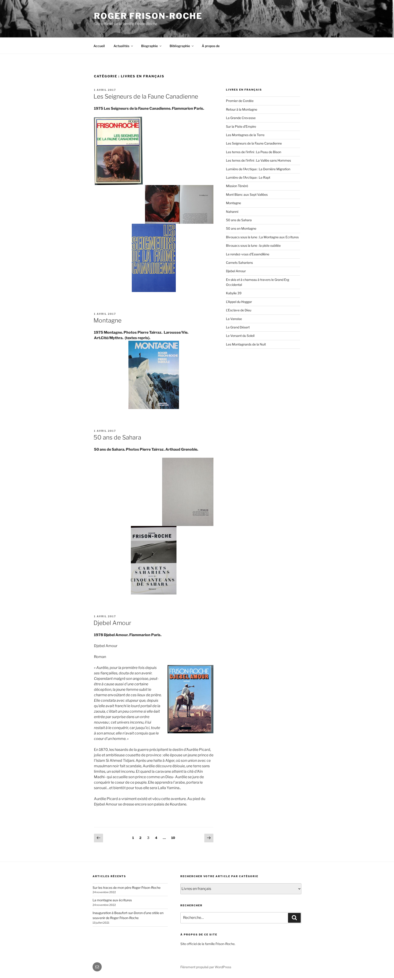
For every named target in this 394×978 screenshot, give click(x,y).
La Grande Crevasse (241, 118)
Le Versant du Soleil (240, 336)
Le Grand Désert (238, 327)
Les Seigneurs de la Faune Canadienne (145, 96)
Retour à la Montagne (241, 109)
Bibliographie (180, 46)
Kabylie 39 (233, 293)
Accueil (99, 46)
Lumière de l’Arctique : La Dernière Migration (258, 169)
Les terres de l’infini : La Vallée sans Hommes (258, 160)
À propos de (211, 46)
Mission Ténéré (237, 186)
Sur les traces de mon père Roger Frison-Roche (127, 887)
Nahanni (232, 211)
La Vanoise (234, 319)
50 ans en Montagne (241, 228)
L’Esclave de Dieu (238, 310)
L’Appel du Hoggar (239, 302)
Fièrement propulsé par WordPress (205, 967)
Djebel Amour (112, 622)
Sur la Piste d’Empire (241, 126)
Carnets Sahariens (239, 262)
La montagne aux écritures (112, 900)
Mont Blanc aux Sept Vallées (247, 194)
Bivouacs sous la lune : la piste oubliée (253, 245)
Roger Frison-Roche (148, 16)
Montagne (107, 320)
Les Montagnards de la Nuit (246, 344)
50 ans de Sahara (117, 437)
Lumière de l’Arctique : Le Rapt (248, 177)
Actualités (121, 46)
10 (174, 838)
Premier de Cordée (240, 101)
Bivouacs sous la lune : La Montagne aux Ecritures (262, 237)
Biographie (149, 46)
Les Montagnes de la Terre (245, 135)
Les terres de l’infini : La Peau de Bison (253, 152)
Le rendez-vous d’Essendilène (247, 254)
